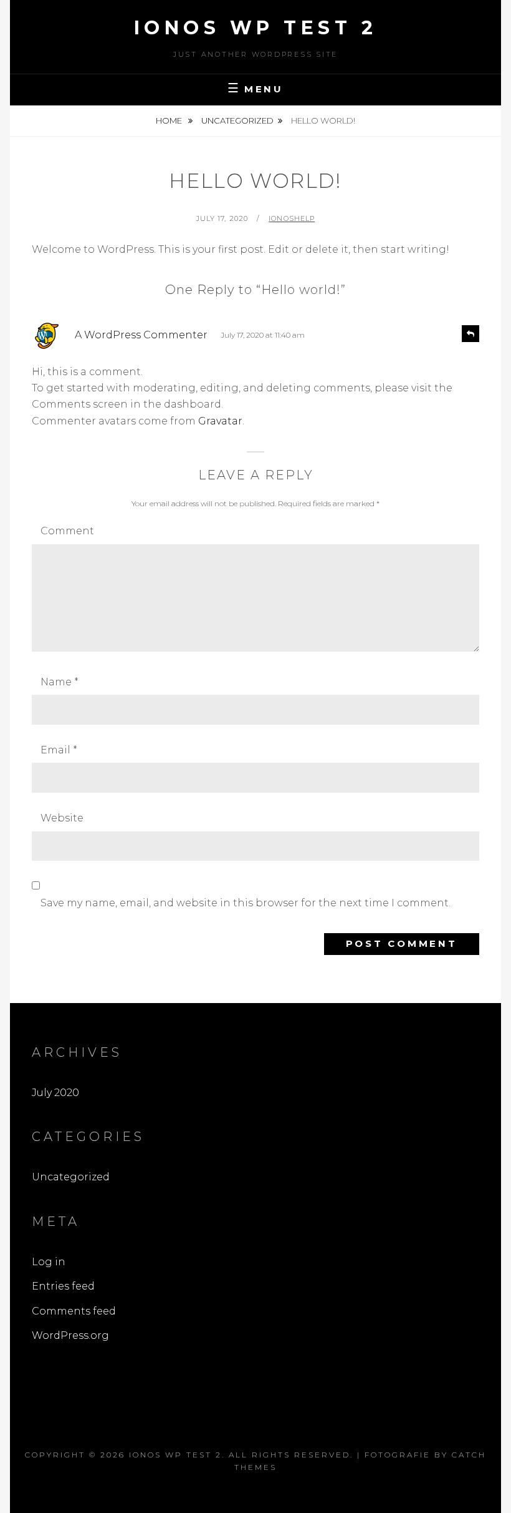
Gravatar (220, 421)
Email (59, 750)
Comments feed (74, 1311)
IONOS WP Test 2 (256, 27)
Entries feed (63, 1286)
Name (60, 682)
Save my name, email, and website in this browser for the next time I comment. (246, 903)
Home (170, 120)
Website (62, 818)
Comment (67, 531)
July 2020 (55, 1093)
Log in (48, 1262)
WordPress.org (70, 1335)
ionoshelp (292, 218)
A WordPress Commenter (141, 335)
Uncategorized (237, 120)
